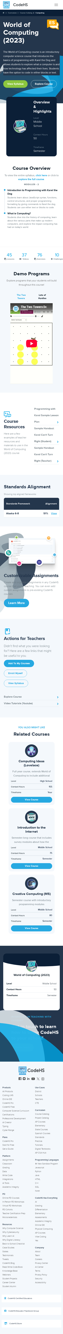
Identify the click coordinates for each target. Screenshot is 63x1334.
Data (4, 1171)
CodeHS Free (8, 1107)
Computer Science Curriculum (15, 1111)
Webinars (6, 1274)
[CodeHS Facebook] (20, 1079)
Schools (38, 1095)
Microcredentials (9, 1217)
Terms (37, 1271)
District (38, 1091)
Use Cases (40, 1087)
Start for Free (8, 1145)
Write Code (7, 1175)
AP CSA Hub (40, 1152)
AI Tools (5, 1183)
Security (38, 1278)
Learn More (16, 603)
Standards (39, 1137)
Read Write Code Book (12, 1267)
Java (37, 1175)
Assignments (8, 1160)
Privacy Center (41, 1263)
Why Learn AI (8, 1236)
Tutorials (39, 1145)
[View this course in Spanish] (53, 24)
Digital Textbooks (42, 1149)
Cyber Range (8, 1130)
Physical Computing (44, 1229)
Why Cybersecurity (10, 1232)
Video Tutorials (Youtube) (18, 703)
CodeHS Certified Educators (20, 1298)
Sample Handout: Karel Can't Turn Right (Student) (44, 435)
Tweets (5, 1259)
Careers (38, 1259)
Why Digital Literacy (11, 1240)
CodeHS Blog (8, 1263)
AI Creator (6, 1122)
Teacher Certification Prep (13, 1213)
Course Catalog (26, 13)
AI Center (39, 1267)
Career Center (8, 1282)
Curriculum (12, 13)
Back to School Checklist (13, 1244)
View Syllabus (15, 84)
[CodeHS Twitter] (38, 1079)
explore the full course (31, 179)
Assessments (41, 1217)
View (54, 513)
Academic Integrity (10, 1187)
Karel (37, 1191)
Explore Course (44, 84)
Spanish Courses (42, 1133)
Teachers (39, 1099)
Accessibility (40, 1282)
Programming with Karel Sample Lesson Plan (46, 415)
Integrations (7, 1179)
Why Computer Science (12, 1228)
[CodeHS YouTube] (33, 1079)
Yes (36, 1240)
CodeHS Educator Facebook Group (23, 1311)
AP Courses (40, 1122)
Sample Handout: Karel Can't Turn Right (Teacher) (44, 454)
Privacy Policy (41, 1274)
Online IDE (7, 1099)
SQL (37, 1187)
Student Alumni (9, 1286)
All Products (7, 1091)
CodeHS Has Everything (46, 1198)
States (5, 1251)
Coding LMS (7, 1095)
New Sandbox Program (48, 1163)
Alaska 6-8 (12, 513)
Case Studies (8, 1247)
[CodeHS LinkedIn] (28, 1079)
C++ (36, 1183)
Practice (38, 1141)
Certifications (8, 1114)
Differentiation (41, 1209)
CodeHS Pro (7, 1103)
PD (3, 1194)
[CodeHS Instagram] (24, 1079)
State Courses (41, 1129)
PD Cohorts (7, 1209)
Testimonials (7, 1255)
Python (38, 1171)
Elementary (40, 1125)
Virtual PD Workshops (12, 1205)
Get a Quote (7, 1149)
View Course (31, 799)
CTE (37, 1103)
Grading (6, 1167)
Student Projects (9, 1278)
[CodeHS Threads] (42, 1079)
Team (37, 1255)
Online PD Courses (10, 1198)
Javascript (39, 1167)
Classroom (7, 1163)
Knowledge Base (9, 1271)
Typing (5, 1126)
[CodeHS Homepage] (16, 5)
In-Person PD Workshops (13, 1202)
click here (41, 175)
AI (36, 1202)
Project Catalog (42, 1118)
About (37, 1251)
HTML (37, 1179)
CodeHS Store (15, 1323)
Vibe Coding (40, 1236)
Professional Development (14, 1118)
